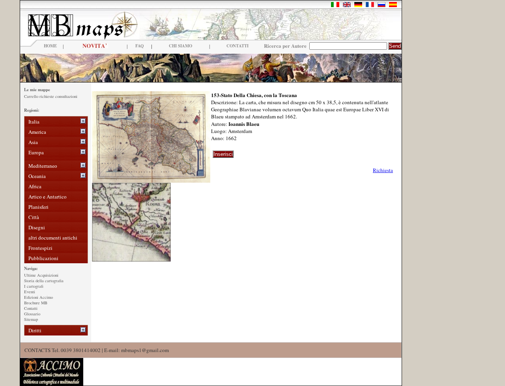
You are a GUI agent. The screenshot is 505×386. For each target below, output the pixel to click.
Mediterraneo (42, 165)
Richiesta (383, 170)
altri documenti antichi (52, 237)
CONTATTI (237, 46)
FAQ (139, 46)
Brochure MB (35, 302)
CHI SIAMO (180, 46)
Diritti (34, 330)
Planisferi (38, 206)
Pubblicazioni (43, 258)
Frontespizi (40, 247)
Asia (33, 142)
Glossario (32, 314)
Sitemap (31, 319)
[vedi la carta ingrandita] (151, 180)
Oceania (37, 176)
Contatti (30, 308)
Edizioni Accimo (38, 297)
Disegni (36, 227)
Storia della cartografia (44, 280)
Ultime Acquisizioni (41, 275)
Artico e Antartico (47, 196)
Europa (36, 152)
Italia (33, 121)
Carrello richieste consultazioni (50, 96)
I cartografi (33, 286)
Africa (34, 186)
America (37, 131)
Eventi (29, 291)
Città (33, 217)
